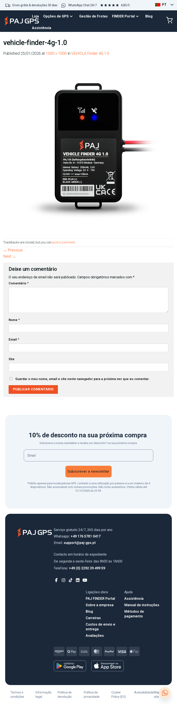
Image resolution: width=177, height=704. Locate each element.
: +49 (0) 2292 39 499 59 (79, 568)
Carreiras (93, 618)
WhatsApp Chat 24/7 (82, 5)
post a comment (63, 242)
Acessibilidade (144, 692)
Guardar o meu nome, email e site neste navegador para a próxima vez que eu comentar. (82, 379)
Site (11, 359)
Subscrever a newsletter (88, 471)
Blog (89, 611)
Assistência (134, 599)
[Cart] (169, 20)
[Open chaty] (165, 693)
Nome (14, 320)
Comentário (19, 283)
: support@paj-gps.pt (75, 543)
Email (14, 339)
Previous (13, 250)
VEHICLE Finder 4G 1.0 (90, 53)
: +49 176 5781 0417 (77, 536)
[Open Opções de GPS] (72, 16)
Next (9, 256)
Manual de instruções (141, 605)
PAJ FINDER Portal (100, 599)
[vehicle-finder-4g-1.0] (88, 147)
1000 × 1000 (56, 53)
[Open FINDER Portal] (138, 16)
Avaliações (95, 636)
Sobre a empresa (100, 605)
